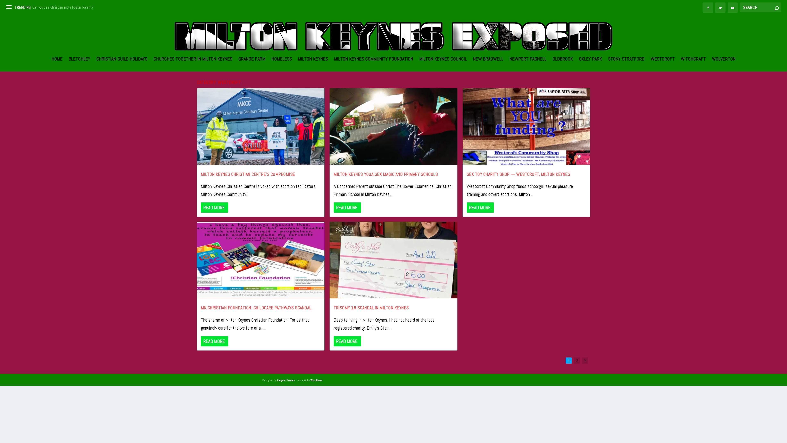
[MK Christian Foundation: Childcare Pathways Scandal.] (260, 260)
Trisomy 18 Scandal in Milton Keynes (371, 308)
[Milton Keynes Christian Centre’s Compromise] (260, 126)
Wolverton (724, 59)
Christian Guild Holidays (121, 59)
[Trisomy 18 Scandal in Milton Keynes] (393, 260)
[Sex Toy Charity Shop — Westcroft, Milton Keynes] (526, 126)
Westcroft (663, 59)
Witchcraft (693, 59)
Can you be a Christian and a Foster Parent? (62, 7)
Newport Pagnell (528, 59)
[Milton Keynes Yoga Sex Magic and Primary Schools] (393, 126)
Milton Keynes (313, 59)
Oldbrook (563, 59)
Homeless (282, 59)
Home (57, 59)
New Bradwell (488, 59)
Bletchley (79, 59)
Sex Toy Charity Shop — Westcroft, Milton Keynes (518, 174)
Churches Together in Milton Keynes (193, 59)
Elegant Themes (286, 380)
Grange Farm (251, 59)
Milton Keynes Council (443, 59)
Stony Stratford (626, 59)
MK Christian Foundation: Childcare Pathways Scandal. (256, 308)
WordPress (316, 380)
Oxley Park (590, 59)
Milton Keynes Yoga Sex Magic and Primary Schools (386, 174)
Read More (214, 207)
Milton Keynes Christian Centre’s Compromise (248, 174)
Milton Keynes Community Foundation (373, 59)
